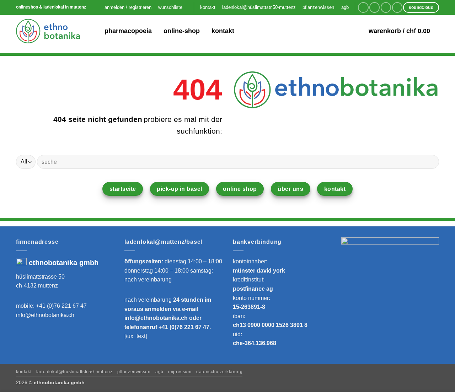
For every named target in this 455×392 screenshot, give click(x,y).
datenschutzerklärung (219, 371)
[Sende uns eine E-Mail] (386, 7)
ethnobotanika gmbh (63, 263)
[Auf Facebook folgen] (363, 7)
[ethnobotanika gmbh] (48, 31)
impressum (180, 371)
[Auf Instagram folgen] (374, 7)
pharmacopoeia (128, 30)
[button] (128, 7)
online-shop (182, 30)
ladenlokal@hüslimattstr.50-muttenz (259, 7)
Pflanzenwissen (134, 371)
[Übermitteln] (431, 162)
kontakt (207, 7)
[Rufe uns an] (397, 7)
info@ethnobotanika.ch (45, 315)
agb (345, 7)
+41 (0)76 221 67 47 (61, 306)
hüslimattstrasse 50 (40, 277)
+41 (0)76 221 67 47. (185, 327)
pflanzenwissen (318, 7)
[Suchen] (94, 31)
